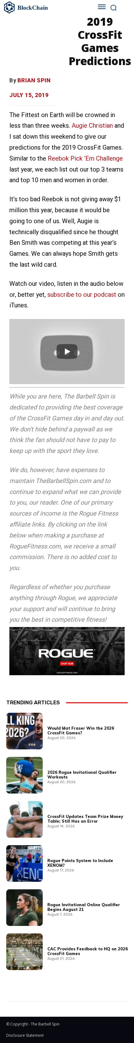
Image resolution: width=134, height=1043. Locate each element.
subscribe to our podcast (81, 294)
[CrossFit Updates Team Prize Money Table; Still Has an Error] (24, 819)
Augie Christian (92, 125)
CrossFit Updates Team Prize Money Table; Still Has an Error (85, 819)
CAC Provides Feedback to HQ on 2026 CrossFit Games (87, 951)
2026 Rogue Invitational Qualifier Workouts (82, 775)
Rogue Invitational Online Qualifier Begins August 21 (83, 907)
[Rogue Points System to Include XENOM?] (24, 863)
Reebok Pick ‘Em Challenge (85, 158)
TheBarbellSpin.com (63, 481)
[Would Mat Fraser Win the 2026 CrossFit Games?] (24, 731)
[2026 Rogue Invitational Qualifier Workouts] (24, 775)
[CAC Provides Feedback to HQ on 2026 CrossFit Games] (24, 951)
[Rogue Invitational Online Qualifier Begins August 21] (24, 907)
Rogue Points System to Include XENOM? (80, 863)
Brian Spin (34, 80)
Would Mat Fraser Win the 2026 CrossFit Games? (80, 731)
